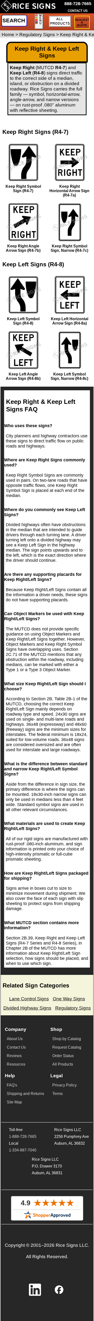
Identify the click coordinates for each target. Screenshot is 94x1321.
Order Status (63, 1056)
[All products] (60, 21)
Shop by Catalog (66, 1039)
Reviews (14, 1056)
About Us (15, 1039)
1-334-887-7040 (22, 1150)
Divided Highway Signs (27, 1008)
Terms (57, 1094)
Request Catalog (66, 1047)
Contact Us (16, 1047)
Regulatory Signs (37, 34)
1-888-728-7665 (22, 1136)
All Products (62, 1064)
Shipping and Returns (25, 1094)
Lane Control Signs (29, 998)
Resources (16, 1064)
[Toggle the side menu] (39, 21)
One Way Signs (69, 998)
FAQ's (12, 1085)
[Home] (28, 8)
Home (8, 34)
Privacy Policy (64, 1085)
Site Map (14, 1102)
